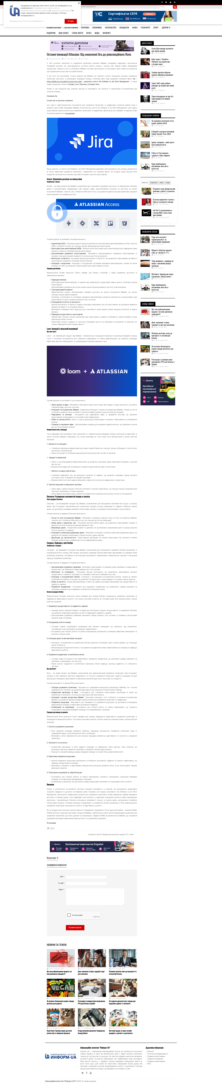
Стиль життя (77, 33)
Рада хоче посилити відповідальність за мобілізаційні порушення (161, 239)
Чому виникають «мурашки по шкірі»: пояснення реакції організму (162, 263)
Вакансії (150, 1051)
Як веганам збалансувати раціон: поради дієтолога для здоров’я (60, 1002)
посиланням (70, 113)
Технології (145, 27)
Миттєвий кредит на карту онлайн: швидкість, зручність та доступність (121, 1032)
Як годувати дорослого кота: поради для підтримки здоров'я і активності (122, 1002)
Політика (85, 27)
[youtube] (170, 2)
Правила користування (156, 1056)
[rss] (174, 2)
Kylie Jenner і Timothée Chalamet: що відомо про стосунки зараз (161, 61)
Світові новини (71, 27)
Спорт (156, 27)
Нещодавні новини (150, 116)
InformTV (107, 33)
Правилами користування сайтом (46, 8)
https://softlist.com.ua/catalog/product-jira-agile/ (64, 81)
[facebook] (162, 2)
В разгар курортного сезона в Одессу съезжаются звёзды (163, 200)
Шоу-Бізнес (64, 33)
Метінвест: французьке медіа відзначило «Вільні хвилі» (162, 275)
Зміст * (61, 890)
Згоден (71, 21)
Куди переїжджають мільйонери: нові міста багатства (160, 166)
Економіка (97, 27)
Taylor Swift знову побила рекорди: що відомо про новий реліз (163, 85)
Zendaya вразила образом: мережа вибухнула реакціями (162, 73)
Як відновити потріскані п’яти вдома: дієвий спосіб (163, 122)
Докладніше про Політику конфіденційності (27, 21)
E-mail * (61, 883)
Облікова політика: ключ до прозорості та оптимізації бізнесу (122, 972)
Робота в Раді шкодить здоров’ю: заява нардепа (161, 154)
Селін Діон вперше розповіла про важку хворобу (162, 50)
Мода (97, 33)
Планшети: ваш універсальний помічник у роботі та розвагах (164, 190)
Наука (135, 27)
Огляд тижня (148, 304)
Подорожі (51, 33)
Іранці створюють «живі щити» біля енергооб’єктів (163, 143)
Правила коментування (156, 1061)
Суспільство (110, 27)
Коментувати (75, 927)
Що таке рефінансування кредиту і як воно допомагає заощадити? (59, 972)
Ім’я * (62, 876)
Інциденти (124, 27)
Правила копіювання (155, 1059)
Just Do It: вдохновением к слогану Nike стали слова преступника (162, 212)
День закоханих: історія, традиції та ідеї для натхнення (91, 972)
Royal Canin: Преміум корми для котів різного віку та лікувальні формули (59, 1032)
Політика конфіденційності (157, 1054)
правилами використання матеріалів (35, 11)
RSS (149, 1064)
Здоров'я (166, 27)
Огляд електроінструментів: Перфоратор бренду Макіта (91, 1032)
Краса (89, 33)
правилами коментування (61, 11)
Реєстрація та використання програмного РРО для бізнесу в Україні (91, 1002)
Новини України (54, 27)
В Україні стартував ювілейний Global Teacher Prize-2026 (163, 133)
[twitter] (166, 2)
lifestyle (145, 182)
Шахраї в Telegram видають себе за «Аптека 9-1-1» (162, 251)
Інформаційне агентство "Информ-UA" (60, 1081)
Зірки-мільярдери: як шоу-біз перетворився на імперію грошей (162, 99)
